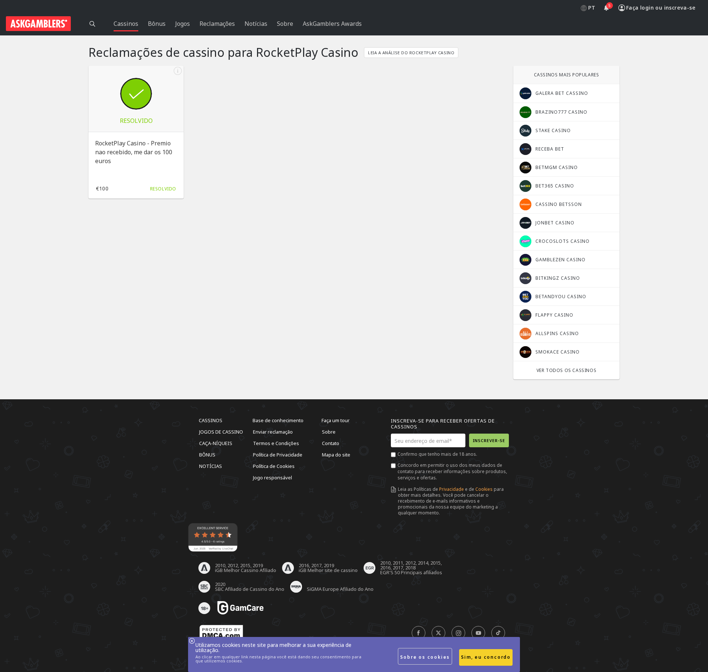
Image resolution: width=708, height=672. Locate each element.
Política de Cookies (274, 466)
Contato (330, 443)
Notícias (210, 466)
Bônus (207, 454)
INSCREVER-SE (489, 440)
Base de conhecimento (278, 420)
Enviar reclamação (273, 431)
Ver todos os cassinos (567, 370)
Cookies (484, 489)
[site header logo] (38, 23)
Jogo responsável (272, 477)
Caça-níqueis (215, 443)
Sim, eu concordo (486, 657)
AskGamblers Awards (332, 24)
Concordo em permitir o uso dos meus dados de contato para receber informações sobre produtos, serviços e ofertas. (452, 471)
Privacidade (451, 489)
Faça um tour (336, 420)
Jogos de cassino (221, 431)
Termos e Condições (276, 443)
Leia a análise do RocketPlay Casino (411, 52)
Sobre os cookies (425, 657)
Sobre (329, 431)
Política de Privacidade (277, 454)
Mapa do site (336, 454)
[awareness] (240, 608)
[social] (419, 633)
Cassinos (210, 420)
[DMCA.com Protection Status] (221, 633)
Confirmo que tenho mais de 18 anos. (437, 454)
